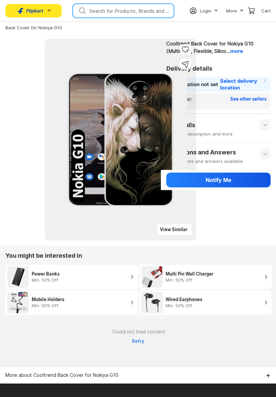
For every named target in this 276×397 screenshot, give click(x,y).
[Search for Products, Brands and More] (81, 10)
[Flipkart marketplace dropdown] (30, 11)
